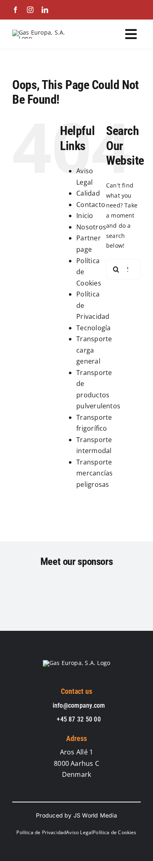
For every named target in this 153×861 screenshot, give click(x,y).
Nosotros (91, 226)
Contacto (90, 204)
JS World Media (95, 815)
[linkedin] (45, 10)
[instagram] (30, 10)
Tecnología (93, 327)
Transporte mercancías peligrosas (94, 473)
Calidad (88, 193)
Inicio (84, 215)
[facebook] (15, 10)
